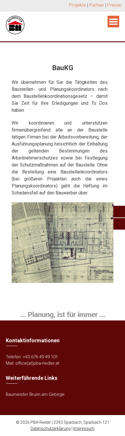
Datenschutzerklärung (51, 428)
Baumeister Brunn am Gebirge (35, 394)
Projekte (77, 5)
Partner (96, 5)
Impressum (83, 428)
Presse (114, 5)
